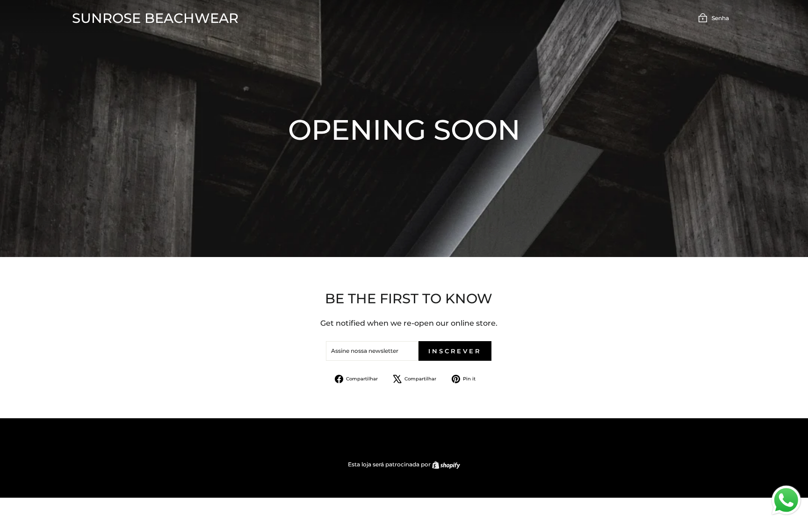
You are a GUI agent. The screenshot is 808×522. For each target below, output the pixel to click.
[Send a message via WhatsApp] (786, 500)
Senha (720, 17)
